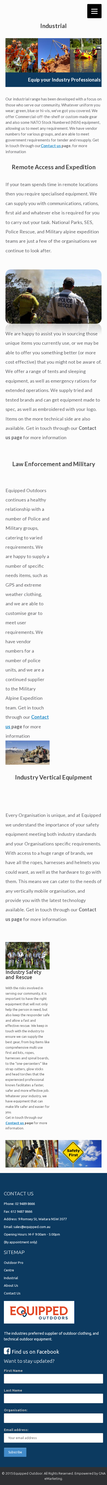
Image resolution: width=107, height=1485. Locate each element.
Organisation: (15, 1410)
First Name (13, 1370)
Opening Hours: (16, 1234)
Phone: (9, 1203)
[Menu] (94, 11)
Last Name (13, 1390)
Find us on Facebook (34, 1352)
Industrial (11, 1278)
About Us (11, 1285)
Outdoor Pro (13, 1262)
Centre (9, 1270)
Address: (11, 1219)
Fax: (7, 1211)
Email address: (16, 1430)
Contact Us (12, 1293)
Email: (9, 1227)
